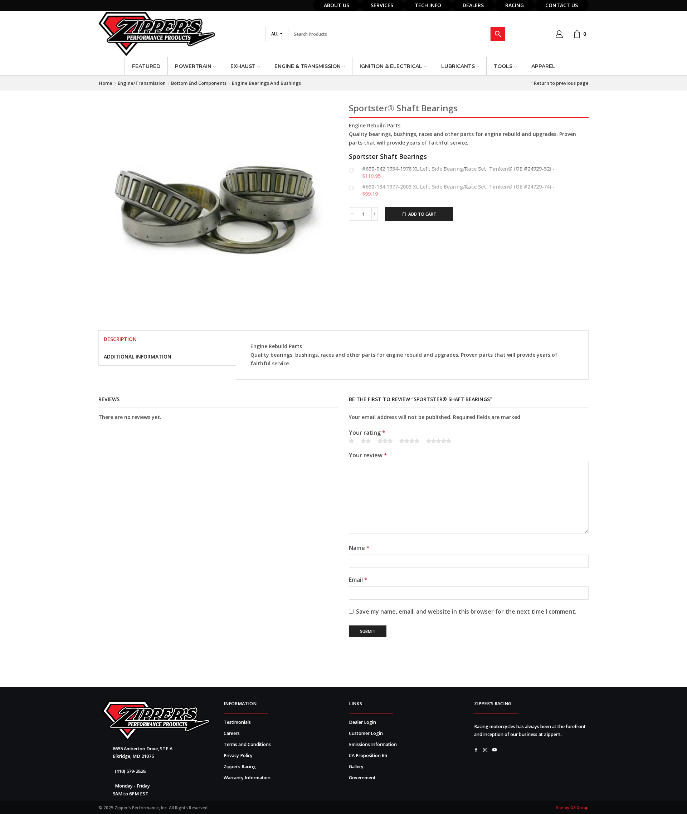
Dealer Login (362, 722)
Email (358, 580)
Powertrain (193, 66)
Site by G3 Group (572, 807)
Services (382, 5)
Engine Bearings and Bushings (266, 83)
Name (359, 548)
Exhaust (242, 66)
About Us (336, 5)
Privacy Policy (238, 755)
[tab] (120, 339)
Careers (232, 733)
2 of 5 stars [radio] (366, 441)
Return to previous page (561, 83)
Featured (146, 66)
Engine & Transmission (307, 66)
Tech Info (428, 5)
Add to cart (422, 214)
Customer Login (366, 733)
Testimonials (237, 722)
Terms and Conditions (247, 744)
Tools (503, 66)
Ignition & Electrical (391, 66)
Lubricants (458, 66)
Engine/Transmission (142, 83)
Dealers (473, 5)
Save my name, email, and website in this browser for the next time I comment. (466, 611)
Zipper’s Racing (240, 767)
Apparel (543, 66)
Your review (368, 455)
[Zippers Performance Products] (156, 720)
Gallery (356, 767)
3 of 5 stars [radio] (385, 441)
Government (362, 778)
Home (105, 83)
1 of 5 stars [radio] (351, 441)
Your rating (367, 433)
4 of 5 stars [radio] (409, 441)
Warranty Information (247, 778)
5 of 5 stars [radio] (438, 441)
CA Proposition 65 (368, 755)
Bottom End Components (198, 83)
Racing (514, 5)
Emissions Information (373, 744)
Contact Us (561, 5)
